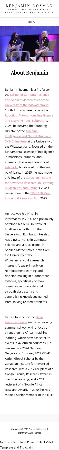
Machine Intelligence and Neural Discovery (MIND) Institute (28, 136)
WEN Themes (34, 432)
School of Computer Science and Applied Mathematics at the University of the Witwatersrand (27, 100)
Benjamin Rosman (29, 5)
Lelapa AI (11, 167)
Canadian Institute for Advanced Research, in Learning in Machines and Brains (29, 183)
